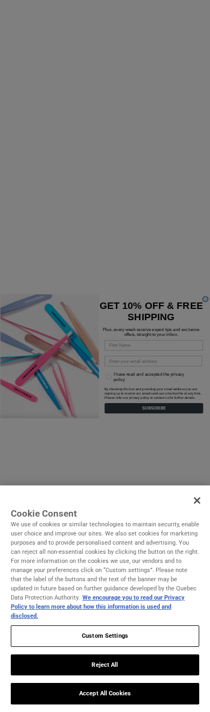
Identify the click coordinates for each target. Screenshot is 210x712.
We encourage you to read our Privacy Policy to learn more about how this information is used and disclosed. (98, 606)
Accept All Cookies (105, 693)
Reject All (105, 664)
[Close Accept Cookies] (197, 500)
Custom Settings (105, 635)
